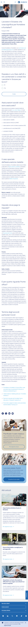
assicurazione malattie (14, 166)
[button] (1, 2)
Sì (4, 85)
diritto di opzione (13, 178)
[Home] (22, 2)
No (5, 88)
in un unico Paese (16, 110)
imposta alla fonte (7, 233)
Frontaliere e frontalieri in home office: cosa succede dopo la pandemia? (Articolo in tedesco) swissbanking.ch (14, 389)
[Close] (25, 623)
